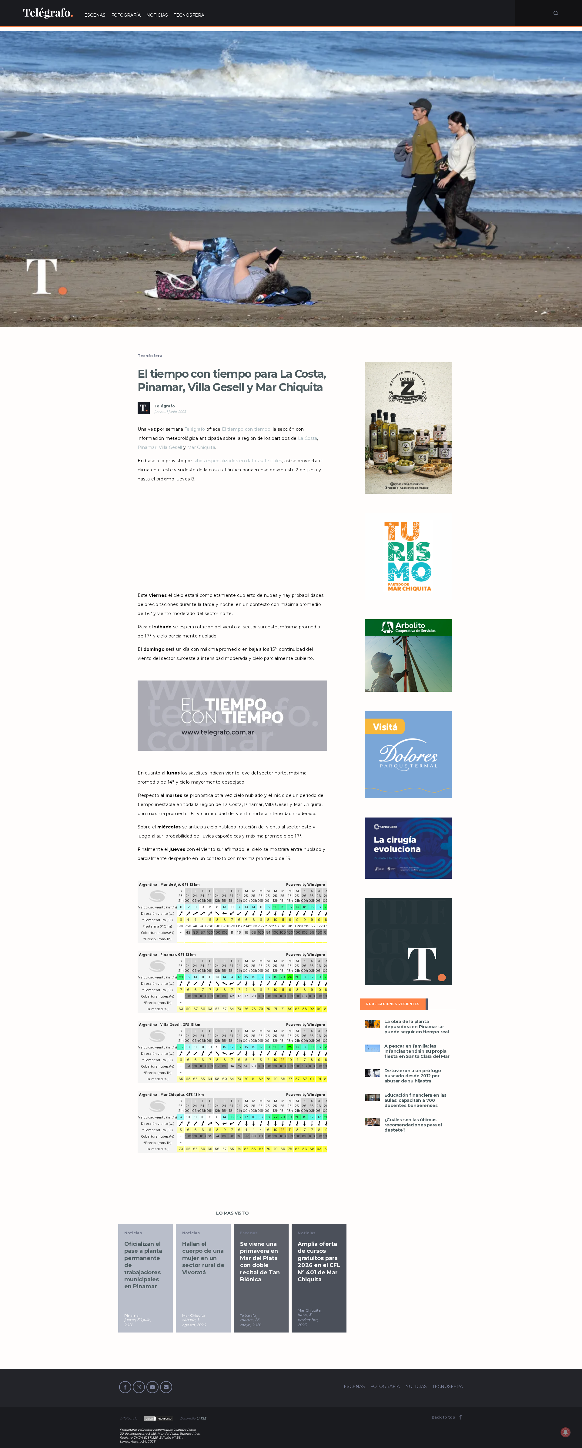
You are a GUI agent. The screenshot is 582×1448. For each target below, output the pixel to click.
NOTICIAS (157, 15)
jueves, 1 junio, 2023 (170, 412)
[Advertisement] (232, 535)
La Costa (307, 438)
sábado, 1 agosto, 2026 (136, 1322)
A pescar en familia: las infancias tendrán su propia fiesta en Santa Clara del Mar (416, 1051)
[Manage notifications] (565, 1432)
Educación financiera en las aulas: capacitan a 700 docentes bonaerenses (415, 1100)
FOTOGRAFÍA (126, 15)
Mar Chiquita (201, 447)
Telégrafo (164, 406)
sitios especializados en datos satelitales (238, 460)
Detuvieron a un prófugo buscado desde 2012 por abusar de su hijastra (412, 1076)
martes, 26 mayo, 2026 (192, 1322)
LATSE (201, 1418)
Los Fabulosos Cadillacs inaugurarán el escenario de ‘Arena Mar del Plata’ (318, 1262)
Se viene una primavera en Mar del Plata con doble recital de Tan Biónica (202, 1262)
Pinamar (147, 447)
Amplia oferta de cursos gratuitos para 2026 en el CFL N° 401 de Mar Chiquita (261, 1262)
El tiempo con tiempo (246, 429)
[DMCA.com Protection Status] (158, 1418)
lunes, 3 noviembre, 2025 (250, 1319)
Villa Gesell (170, 447)
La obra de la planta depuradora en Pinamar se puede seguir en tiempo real (416, 1027)
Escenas (191, 1233)
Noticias (133, 1233)
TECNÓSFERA (189, 15)
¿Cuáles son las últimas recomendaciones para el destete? (413, 1125)
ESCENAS (94, 15)
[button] (291, 179)
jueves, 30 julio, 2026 (311, 1322)
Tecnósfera (150, 355)
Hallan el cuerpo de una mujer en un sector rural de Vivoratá (145, 1258)
